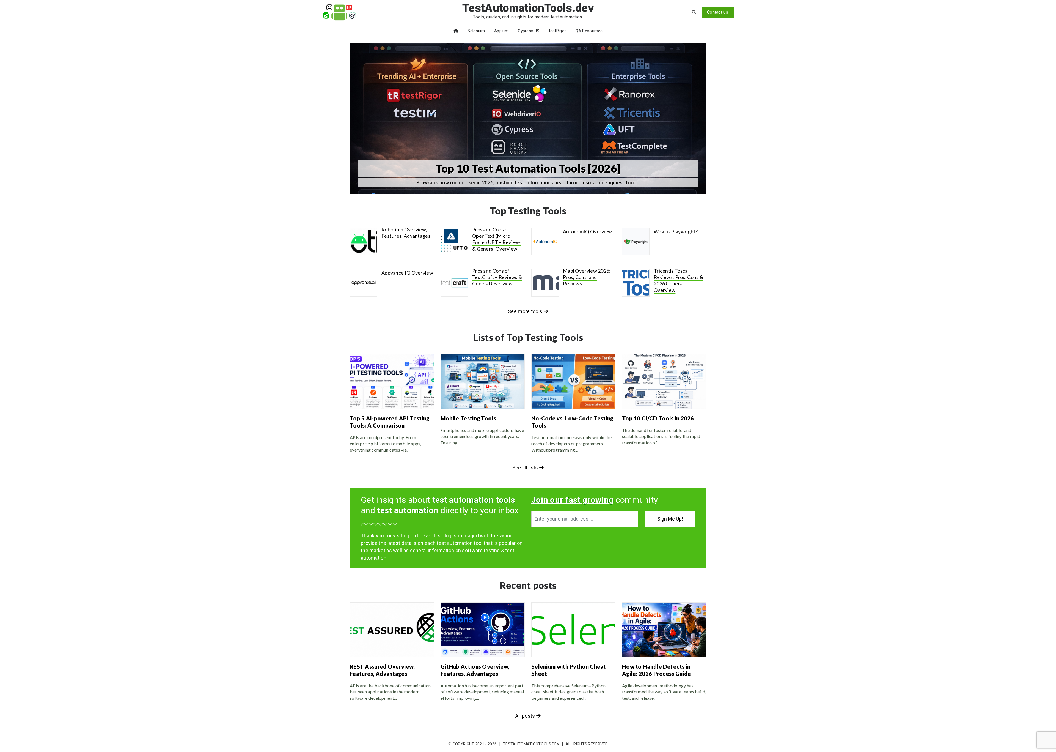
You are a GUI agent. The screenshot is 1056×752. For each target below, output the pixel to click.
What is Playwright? (676, 231)
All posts (525, 716)
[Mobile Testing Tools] (483, 381)
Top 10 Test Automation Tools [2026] (528, 168)
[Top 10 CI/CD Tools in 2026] (664, 381)
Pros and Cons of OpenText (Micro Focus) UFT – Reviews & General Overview (496, 239)
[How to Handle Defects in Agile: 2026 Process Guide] (664, 629)
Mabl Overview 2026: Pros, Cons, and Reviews (587, 277)
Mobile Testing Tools (468, 418)
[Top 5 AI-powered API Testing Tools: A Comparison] (392, 381)
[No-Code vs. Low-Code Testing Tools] (573, 381)
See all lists (525, 468)
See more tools (526, 311)
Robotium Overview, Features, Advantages (405, 232)
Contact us (717, 12)
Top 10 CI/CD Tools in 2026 (658, 418)
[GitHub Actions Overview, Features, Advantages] (483, 629)
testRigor (557, 30)
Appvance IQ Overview (407, 273)
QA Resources (589, 30)
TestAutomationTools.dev (528, 8)
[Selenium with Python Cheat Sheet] (573, 629)
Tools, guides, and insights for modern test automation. (528, 17)
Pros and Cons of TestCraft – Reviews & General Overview (497, 277)
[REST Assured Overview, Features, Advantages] (392, 629)
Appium (501, 30)
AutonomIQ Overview (587, 231)
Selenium (476, 30)
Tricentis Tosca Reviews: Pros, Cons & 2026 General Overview (678, 280)
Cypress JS (528, 30)
